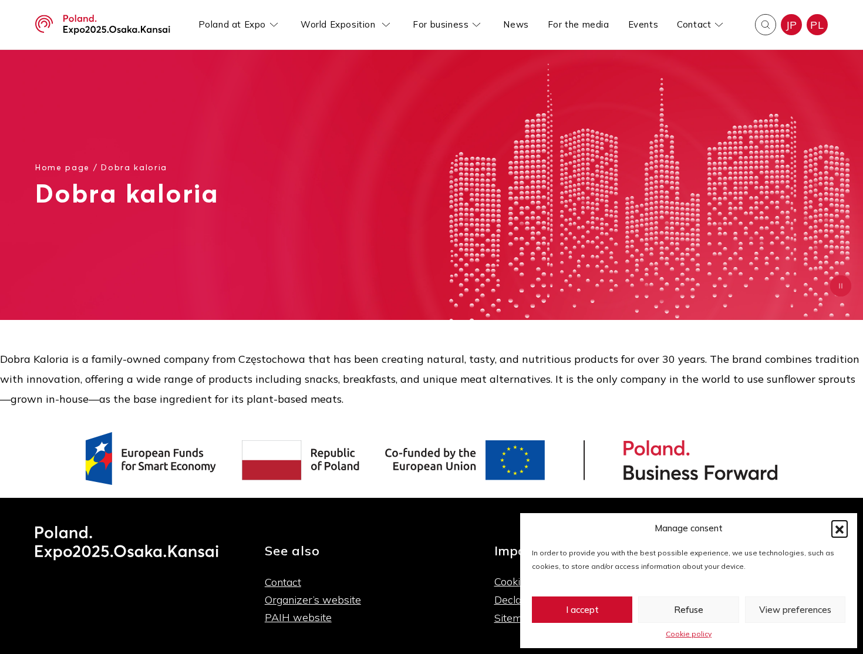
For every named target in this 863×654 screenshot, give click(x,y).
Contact (694, 24)
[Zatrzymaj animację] (840, 285)
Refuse (688, 609)
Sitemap (514, 618)
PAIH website (298, 617)
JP (791, 25)
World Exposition (339, 24)
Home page (62, 167)
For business (440, 24)
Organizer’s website (313, 599)
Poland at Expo (232, 24)
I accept (582, 609)
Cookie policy (689, 633)
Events (643, 24)
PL (817, 25)
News (515, 24)
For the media (578, 24)
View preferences (795, 609)
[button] (839, 528)
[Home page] (102, 25)
